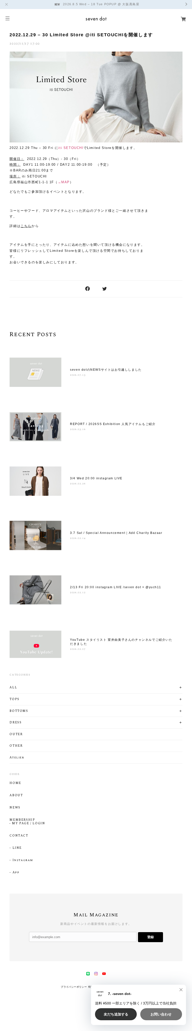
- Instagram (21, 860)
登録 (150, 937)
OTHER (16, 746)
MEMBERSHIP (22, 820)
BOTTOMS (19, 711)
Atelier (17, 758)
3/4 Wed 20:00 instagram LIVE (96, 478)
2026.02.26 (78, 484)
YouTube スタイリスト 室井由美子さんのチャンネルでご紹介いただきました (121, 642)
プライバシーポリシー (74, 986)
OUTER (16, 734)
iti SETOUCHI (70, 148)
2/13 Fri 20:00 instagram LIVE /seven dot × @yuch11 (115, 587)
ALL (13, 688)
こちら (26, 226)
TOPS (14, 699)
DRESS (16, 723)
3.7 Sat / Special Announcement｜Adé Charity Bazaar (116, 533)
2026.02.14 (78, 538)
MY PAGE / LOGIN (28, 823)
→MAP (64, 182)
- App (14, 872)
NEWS (15, 807)
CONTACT (19, 836)
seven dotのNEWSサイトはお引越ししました (106, 369)
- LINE (16, 848)
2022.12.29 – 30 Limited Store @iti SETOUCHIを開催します (81, 34)
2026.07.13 (78, 375)
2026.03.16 (78, 429)
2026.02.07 (78, 649)
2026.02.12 (78, 592)
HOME (15, 783)
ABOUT (16, 795)
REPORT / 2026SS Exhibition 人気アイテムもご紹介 (113, 424)
